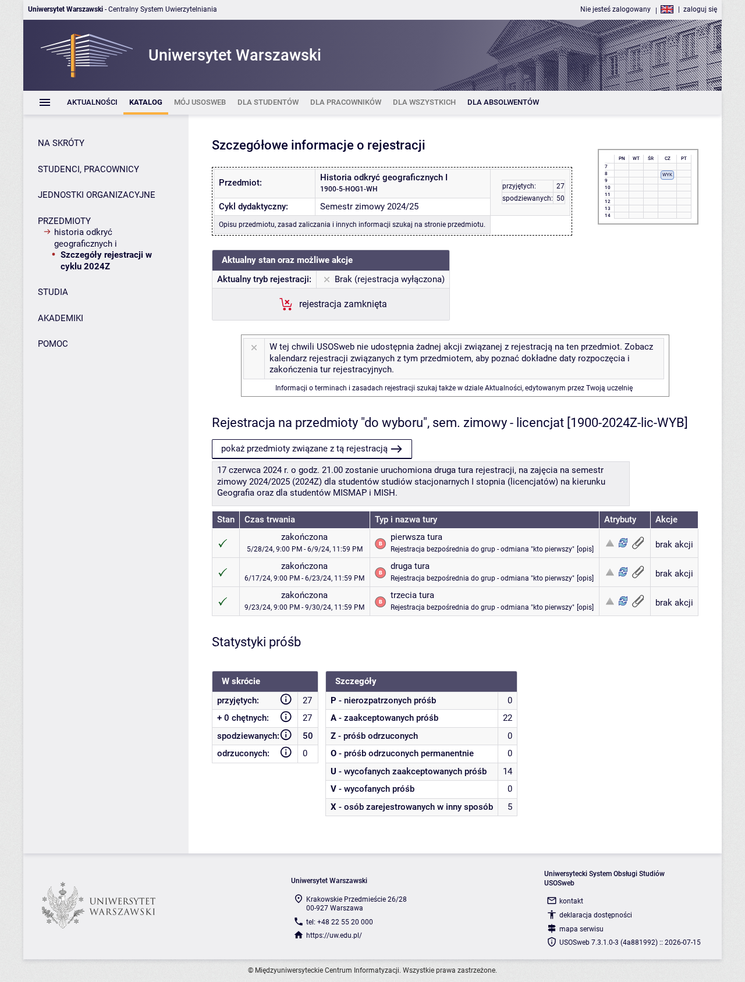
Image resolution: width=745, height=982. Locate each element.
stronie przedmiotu (454, 224)
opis (585, 549)
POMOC (53, 344)
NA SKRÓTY (61, 143)
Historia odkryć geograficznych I (85, 238)
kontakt (571, 901)
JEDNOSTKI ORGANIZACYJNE (96, 195)
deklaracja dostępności (595, 915)
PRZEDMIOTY (64, 221)
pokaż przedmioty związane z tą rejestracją (304, 448)
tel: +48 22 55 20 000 (339, 922)
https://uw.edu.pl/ (334, 935)
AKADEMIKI (60, 318)
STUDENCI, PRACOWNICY (88, 169)
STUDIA (53, 292)
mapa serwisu (581, 929)
